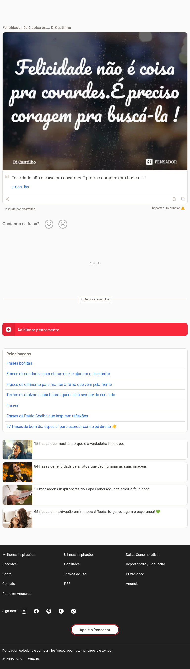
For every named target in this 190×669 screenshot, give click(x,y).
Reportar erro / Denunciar (145, 564)
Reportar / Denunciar (166, 208)
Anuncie (132, 584)
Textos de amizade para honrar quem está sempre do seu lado (60, 394)
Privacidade (135, 574)
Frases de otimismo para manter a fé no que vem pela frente (59, 384)
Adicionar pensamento (38, 329)
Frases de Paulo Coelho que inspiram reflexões (47, 416)
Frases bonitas (19, 363)
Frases (12, 405)
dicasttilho (28, 209)
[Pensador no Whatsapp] (61, 611)
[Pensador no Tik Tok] (73, 611)
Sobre (6, 574)
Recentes (9, 564)
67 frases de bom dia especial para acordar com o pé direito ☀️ (61, 426)
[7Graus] (33, 659)
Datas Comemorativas (143, 555)
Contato (8, 584)
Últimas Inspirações (79, 555)
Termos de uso (75, 574)
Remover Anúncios (16, 594)
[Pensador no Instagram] (24, 611)
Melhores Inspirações (18, 555)
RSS (67, 584)
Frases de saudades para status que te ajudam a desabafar (58, 373)
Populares (72, 564)
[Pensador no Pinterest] (49, 611)
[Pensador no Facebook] (36, 611)
